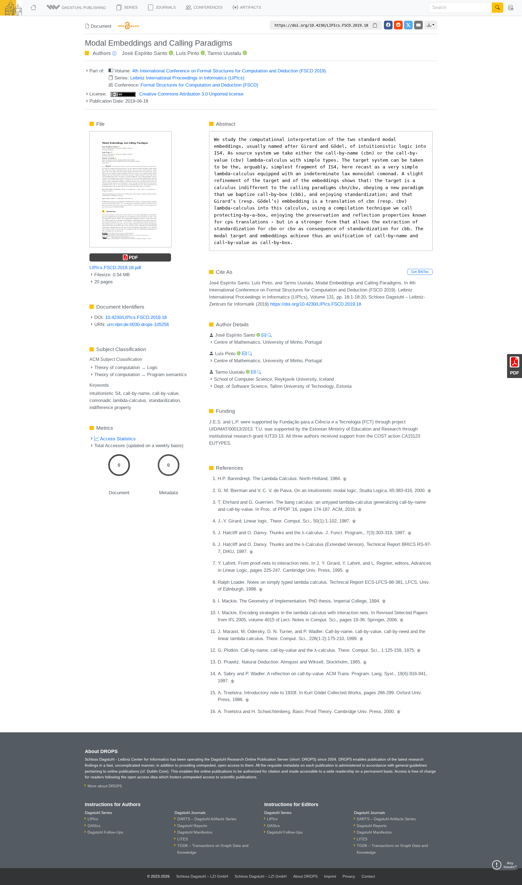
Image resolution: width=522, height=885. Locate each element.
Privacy (349, 876)
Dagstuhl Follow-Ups (105, 832)
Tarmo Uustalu (224, 53)
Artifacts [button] (250, 7)
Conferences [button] (207, 7)
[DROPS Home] (34, 7)
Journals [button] (165, 7)
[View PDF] (130, 189)
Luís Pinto (187, 53)
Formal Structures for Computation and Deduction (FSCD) (199, 85)
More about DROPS (105, 786)
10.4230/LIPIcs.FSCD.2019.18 (136, 317)
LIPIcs (93, 819)
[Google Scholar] (345, 478)
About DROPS (305, 876)
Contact (368, 876)
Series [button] (130, 7)
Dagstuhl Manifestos (194, 832)
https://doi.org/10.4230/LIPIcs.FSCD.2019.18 (315, 304)
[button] (77, 7)
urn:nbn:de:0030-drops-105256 (138, 324)
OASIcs (94, 825)
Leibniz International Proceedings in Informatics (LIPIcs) (187, 78)
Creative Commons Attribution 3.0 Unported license (190, 94)
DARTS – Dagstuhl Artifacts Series (206, 819)
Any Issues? (510, 865)
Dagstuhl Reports (192, 825)
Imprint (330, 876)
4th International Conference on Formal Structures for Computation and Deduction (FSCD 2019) (229, 70)
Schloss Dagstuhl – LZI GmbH (202, 876)
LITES (182, 839)
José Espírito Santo (144, 53)
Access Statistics (117, 438)
